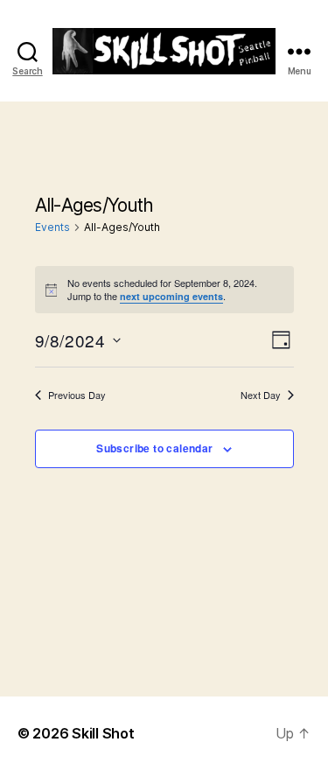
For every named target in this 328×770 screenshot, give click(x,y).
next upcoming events (171, 296)
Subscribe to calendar (154, 448)
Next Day (261, 395)
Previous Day (77, 395)
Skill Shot (103, 733)
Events (52, 227)
